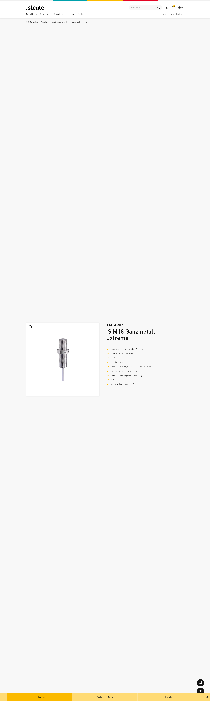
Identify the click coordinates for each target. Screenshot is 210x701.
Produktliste (39, 697)
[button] (36, 14)
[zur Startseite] (35, 7)
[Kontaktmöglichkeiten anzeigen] (200, 682)
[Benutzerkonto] (166, 7)
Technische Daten (105, 697)
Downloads (170, 697)
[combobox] (142, 7)
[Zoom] (63, 359)
